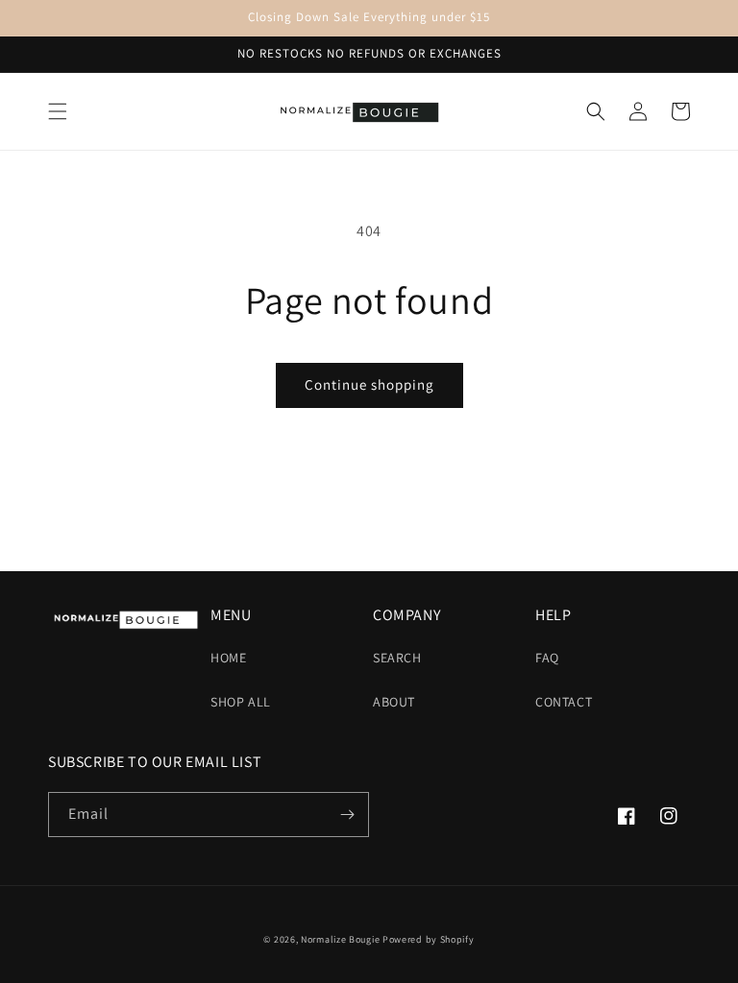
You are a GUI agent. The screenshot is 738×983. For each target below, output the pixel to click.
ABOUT (394, 701)
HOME (228, 657)
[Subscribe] (347, 814)
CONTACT (563, 701)
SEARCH (397, 657)
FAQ (547, 657)
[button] (58, 111)
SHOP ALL (240, 701)
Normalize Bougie (340, 939)
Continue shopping (369, 384)
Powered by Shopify (428, 939)
